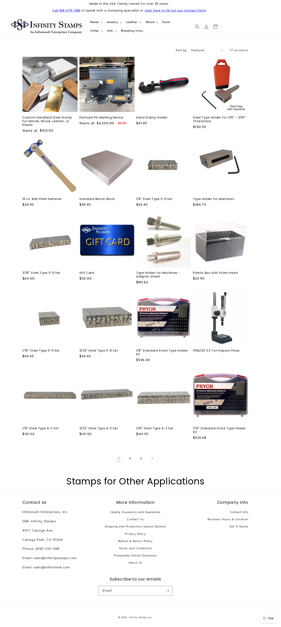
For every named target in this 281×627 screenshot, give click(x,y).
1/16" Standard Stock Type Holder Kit (219, 430)
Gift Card (86, 273)
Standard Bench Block (97, 199)
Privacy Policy (135, 534)
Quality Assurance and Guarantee (135, 512)
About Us (135, 563)
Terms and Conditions (135, 548)
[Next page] (152, 458)
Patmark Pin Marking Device (101, 117)
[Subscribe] (167, 591)
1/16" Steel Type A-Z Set (154, 428)
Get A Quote (238, 527)
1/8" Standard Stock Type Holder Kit (162, 352)
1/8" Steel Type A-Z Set (40, 428)
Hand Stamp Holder (151, 117)
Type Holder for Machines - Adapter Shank (158, 274)
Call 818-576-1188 (66, 10)
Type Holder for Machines (213, 199)
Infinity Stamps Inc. (140, 617)
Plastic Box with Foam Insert (215, 273)
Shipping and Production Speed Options (135, 527)
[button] (96, 22)
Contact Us (135, 519)
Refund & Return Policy (135, 541)
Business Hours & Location (228, 519)
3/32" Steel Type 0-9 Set (98, 350)
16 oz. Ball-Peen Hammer (42, 199)
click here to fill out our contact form (175, 10)
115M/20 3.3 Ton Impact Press (216, 350)
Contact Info (239, 512)
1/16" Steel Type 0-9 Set (41, 350)
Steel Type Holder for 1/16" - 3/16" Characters (219, 119)
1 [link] (119, 458)
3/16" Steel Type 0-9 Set (41, 273)
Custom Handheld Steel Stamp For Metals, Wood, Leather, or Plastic (47, 121)
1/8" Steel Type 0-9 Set (154, 199)
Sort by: (181, 50)
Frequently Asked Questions (135, 556)
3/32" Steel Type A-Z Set (98, 428)
